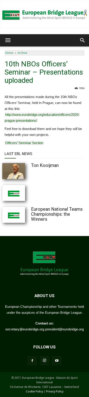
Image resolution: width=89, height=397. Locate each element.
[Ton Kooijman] (25, 171)
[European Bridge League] (44, 14)
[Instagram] (44, 360)
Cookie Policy (34, 391)
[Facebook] (32, 360)
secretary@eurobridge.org (24, 329)
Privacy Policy (54, 391)
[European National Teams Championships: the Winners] (25, 215)
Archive (22, 53)
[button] (7, 40)
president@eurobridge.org (64, 329)
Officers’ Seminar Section (24, 143)
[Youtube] (56, 360)
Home (9, 53)
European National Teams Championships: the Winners (57, 214)
